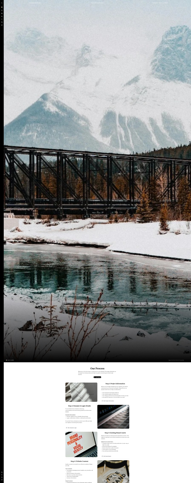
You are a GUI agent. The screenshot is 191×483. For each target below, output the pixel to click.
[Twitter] (2, 475)
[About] (2, 10)
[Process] (2, 13)
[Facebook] (2, 477)
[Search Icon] (2, 3)
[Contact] (2, 25)
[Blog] (2, 16)
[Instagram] (2, 480)
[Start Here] (2, 22)
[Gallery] (2, 19)
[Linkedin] (2, 472)
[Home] (2, 7)
